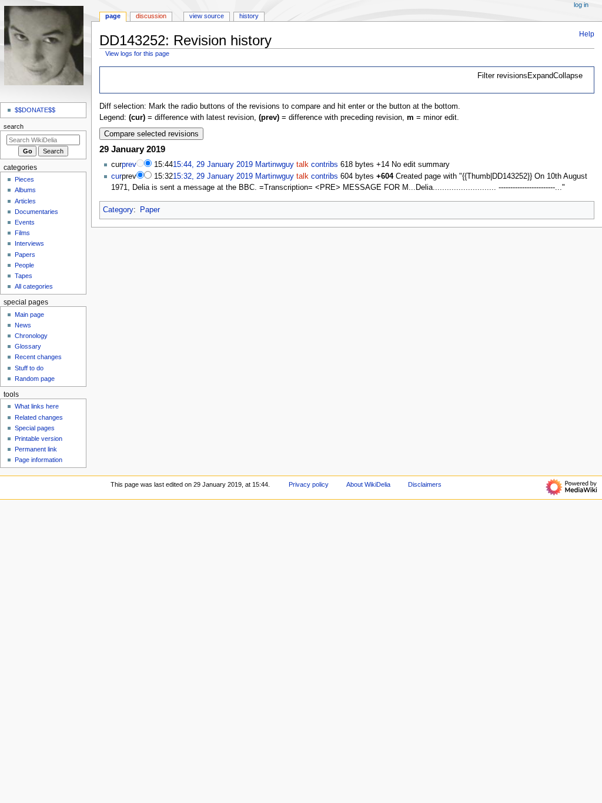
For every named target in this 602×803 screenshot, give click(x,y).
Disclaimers (425, 484)
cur (116, 176)
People (24, 265)
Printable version (38, 438)
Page (113, 15)
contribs (324, 164)
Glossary (28, 346)
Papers (25, 254)
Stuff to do (29, 368)
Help (586, 34)
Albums (25, 189)
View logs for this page (137, 53)
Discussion (151, 15)
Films (22, 232)
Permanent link (36, 449)
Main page (29, 314)
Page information (38, 459)
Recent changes (38, 356)
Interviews (29, 243)
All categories (34, 286)
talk (302, 164)
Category (118, 210)
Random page (35, 378)
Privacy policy (309, 484)
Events (25, 222)
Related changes (39, 417)
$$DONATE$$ (35, 109)
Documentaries (36, 211)
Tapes (23, 275)
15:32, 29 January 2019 (213, 176)
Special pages (35, 427)
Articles (25, 201)
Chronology (31, 335)
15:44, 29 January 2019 (213, 164)
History (249, 15)
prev (129, 164)
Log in (581, 4)
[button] (530, 76)
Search (14, 126)
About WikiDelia (368, 484)
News (23, 325)
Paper (150, 210)
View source (206, 15)
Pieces (24, 179)
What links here (37, 406)
